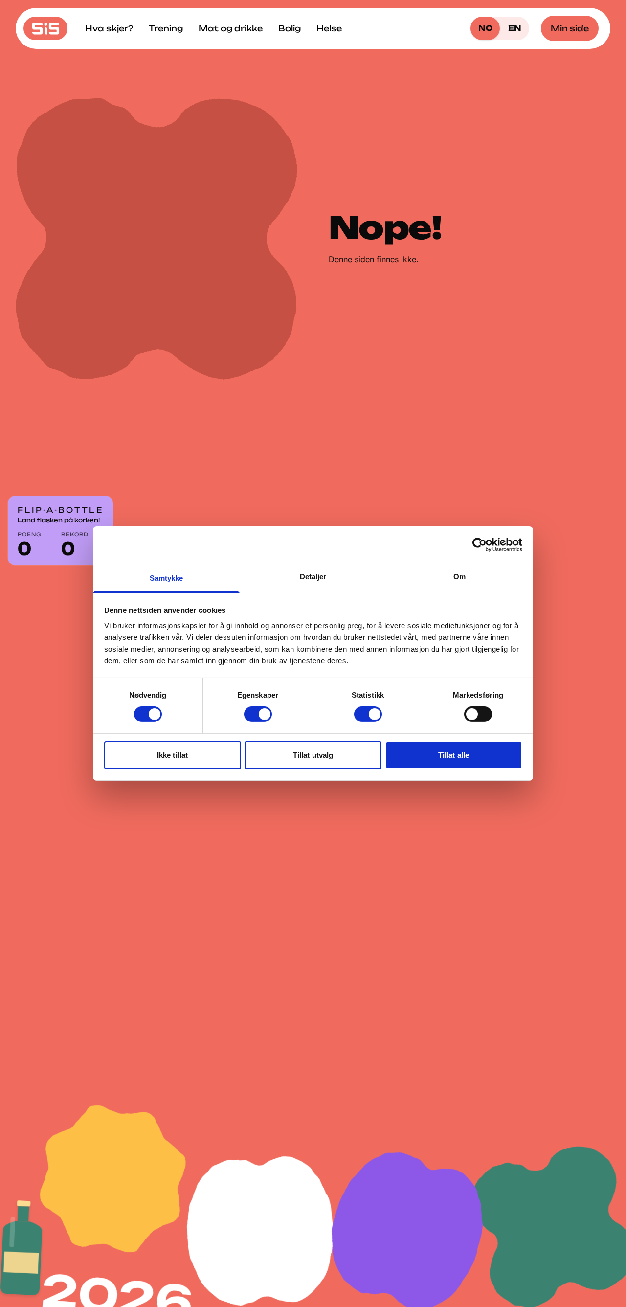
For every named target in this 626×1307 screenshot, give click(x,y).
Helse (329, 28)
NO (485, 28)
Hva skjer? (109, 28)
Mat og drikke (231, 28)
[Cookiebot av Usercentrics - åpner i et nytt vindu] (479, 544)
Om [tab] (459, 576)
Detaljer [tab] (313, 576)
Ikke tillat (172, 755)
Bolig (289, 28)
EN (514, 28)
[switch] (258, 714)
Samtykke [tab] (166, 578)
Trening (166, 28)
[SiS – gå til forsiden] (45, 28)
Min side (570, 28)
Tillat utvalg (313, 755)
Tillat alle (453, 755)
